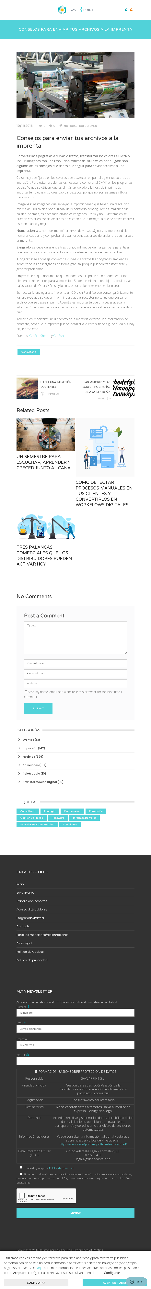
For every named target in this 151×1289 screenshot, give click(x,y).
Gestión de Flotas (31, 818)
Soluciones (88, 126)
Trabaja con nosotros (32, 901)
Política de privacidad (32, 960)
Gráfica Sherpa (39, 336)
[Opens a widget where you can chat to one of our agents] (136, 1282)
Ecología (49, 811)
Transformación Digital (40, 782)
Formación (96, 811)
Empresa (22, 1039)
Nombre (23, 1006)
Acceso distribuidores (32, 909)
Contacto (23, 926)
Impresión (30, 748)
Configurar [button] (36, 1282)
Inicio (20, 884)
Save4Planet (25, 893)
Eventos (28, 740)
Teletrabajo (31, 774)
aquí (40, 1268)
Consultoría (28, 352)
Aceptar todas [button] (115, 1282)
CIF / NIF (23, 1055)
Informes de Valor (84, 818)
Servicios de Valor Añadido (37, 824)
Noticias (70, 126)
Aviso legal (24, 943)
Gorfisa (58, 336)
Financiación (72, 811)
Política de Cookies (30, 952)
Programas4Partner (30, 918)
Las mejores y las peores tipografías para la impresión (95, 387)
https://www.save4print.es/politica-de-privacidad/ (93, 1144)
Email (22, 1023)
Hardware (58, 818)
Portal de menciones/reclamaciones (42, 935)
